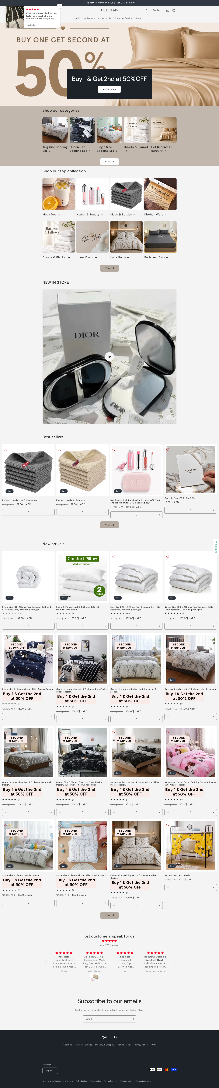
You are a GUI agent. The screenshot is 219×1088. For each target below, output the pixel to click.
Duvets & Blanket (136, 147)
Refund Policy (124, 1044)
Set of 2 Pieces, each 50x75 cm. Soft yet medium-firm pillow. (77, 608)
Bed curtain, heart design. (178, 875)
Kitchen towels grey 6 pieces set (19, 500)
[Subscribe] (133, 1018)
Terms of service (110, 1081)
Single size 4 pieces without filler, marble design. (82, 875)
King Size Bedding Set (55, 148)
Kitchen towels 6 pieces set (71, 500)
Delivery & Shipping (105, 1044)
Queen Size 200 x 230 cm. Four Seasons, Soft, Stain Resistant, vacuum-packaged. (188, 608)
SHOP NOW (109, 89)
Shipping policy (126, 1081)
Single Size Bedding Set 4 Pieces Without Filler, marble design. (135, 783)
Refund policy (81, 1081)
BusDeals (53, 1081)
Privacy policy (95, 1081)
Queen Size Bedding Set (78, 148)
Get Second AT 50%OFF (161, 148)
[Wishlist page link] (147, 10)
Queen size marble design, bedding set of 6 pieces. (133, 690)
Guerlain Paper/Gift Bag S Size (180, 498)
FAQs (153, 1044)
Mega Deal (49, 214)
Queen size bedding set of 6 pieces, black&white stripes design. (82, 690)
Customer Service (83, 1044)
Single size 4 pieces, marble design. (20, 875)
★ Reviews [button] (216, 547)
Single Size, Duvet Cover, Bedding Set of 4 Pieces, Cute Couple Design (190, 783)
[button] (45, 10)
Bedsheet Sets (154, 257)
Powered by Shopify (65, 1081)
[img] (110, 941)
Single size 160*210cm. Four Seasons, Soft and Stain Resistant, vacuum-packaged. (26, 608)
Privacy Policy (140, 1044)
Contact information (144, 1081)
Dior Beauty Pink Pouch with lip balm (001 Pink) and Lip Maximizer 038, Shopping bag (135, 501)
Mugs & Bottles (121, 214)
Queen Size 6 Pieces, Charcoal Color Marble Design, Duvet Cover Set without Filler (79, 783)
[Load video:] (109, 357)
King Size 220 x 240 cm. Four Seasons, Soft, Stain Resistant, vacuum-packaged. (136, 608)
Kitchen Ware (153, 214)
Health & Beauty (88, 214)
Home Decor (85, 257)
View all (109, 161)
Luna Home (118, 257)
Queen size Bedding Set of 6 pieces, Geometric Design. (27, 783)
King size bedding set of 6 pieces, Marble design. (190, 689)
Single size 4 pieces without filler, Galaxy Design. (27, 689)
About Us (67, 1044)
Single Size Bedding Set (105, 148)
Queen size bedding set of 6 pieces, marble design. (133, 876)
